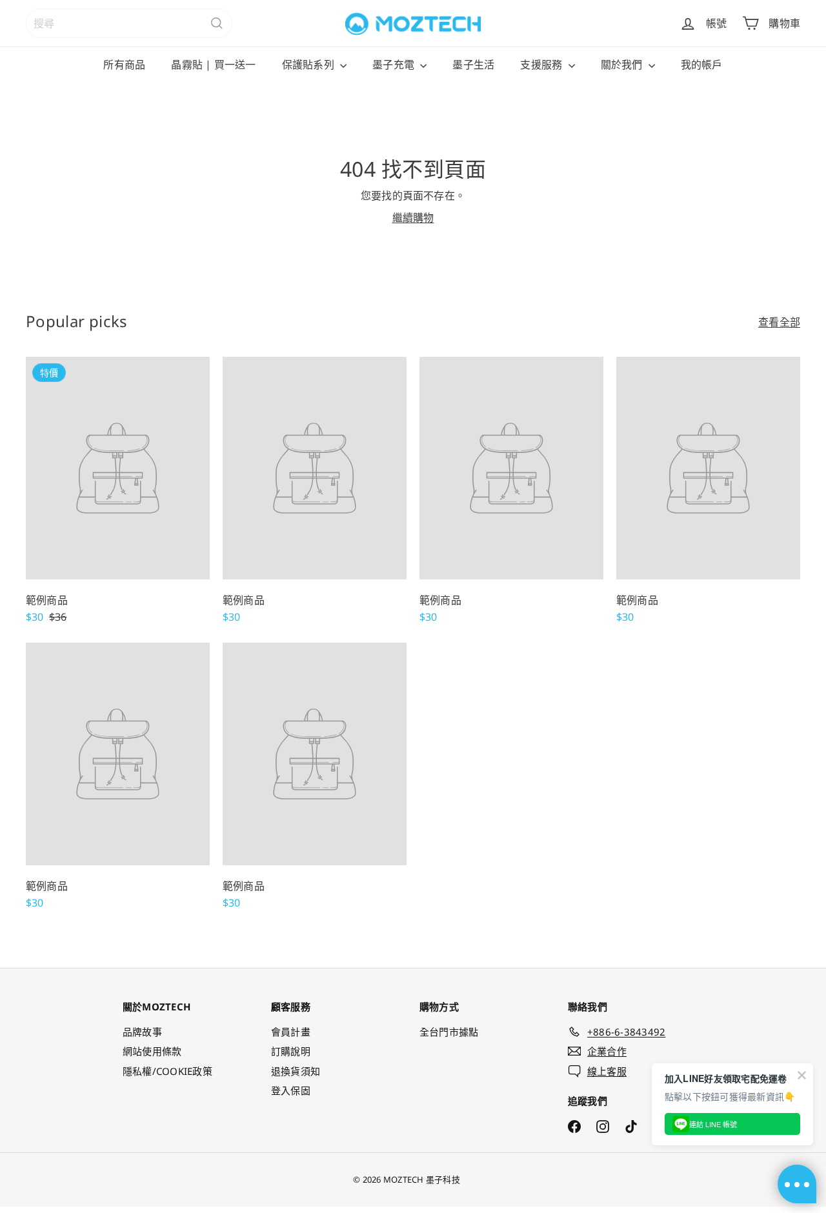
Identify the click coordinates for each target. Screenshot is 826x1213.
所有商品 (124, 64)
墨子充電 (394, 64)
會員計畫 (290, 1031)
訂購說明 (290, 1051)
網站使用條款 (152, 1051)
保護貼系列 (309, 64)
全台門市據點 (448, 1031)
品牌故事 (142, 1031)
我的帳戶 (702, 64)
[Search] (216, 23)
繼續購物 (413, 217)
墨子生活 (473, 64)
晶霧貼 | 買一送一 (213, 64)
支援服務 (542, 64)
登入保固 (290, 1090)
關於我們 (623, 64)
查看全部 (779, 322)
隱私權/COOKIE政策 (167, 1071)
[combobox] (129, 23)
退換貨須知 (295, 1071)
